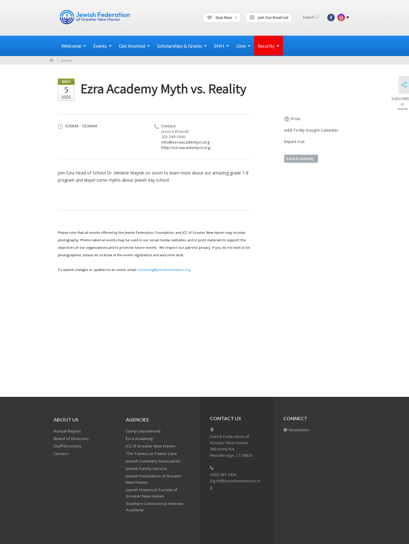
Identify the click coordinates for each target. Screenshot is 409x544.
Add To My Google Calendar (311, 130)
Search (308, 17)
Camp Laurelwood (143, 431)
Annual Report (67, 431)
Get (132, 46)
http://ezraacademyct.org (185, 147)
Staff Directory (67, 446)
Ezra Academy (299, 158)
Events (66, 60)
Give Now (224, 17)
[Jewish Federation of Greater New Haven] (95, 17)
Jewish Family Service (146, 468)
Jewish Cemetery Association (153, 461)
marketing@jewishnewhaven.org (163, 269)
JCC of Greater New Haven (150, 446)
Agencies (137, 419)
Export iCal (294, 141)
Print (295, 118)
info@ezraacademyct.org (185, 142)
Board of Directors (71, 438)
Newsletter (299, 430)
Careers (61, 453)
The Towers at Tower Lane (151, 453)
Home (51, 60)
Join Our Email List (273, 17)
